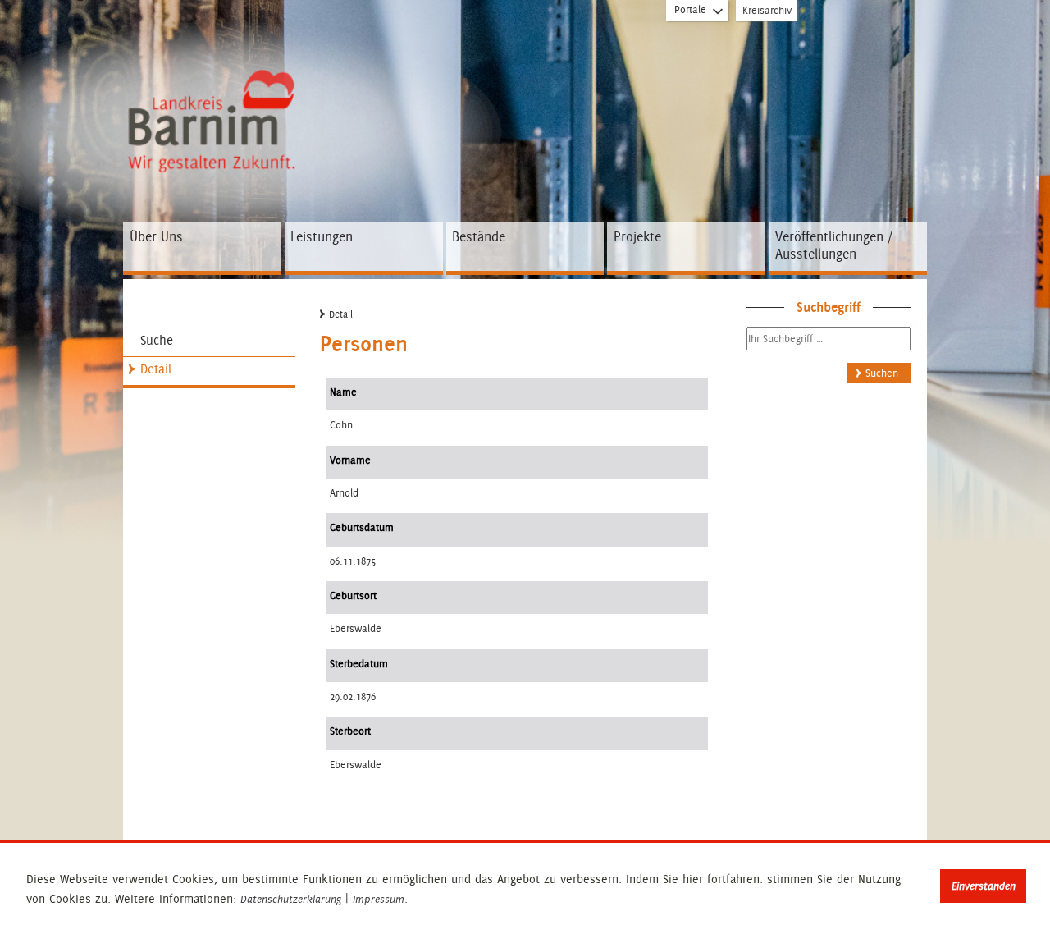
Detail (155, 369)
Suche (156, 340)
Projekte (637, 236)
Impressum (378, 899)
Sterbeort (350, 731)
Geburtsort (353, 595)
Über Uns (156, 236)
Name (343, 392)
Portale (690, 9)
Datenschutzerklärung (290, 899)
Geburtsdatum (362, 527)
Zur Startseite (215, 87)
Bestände (478, 236)
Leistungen (321, 236)
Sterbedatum (359, 663)
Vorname (350, 460)
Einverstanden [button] (984, 886)
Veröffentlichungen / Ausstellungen (833, 245)
